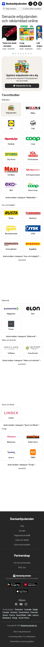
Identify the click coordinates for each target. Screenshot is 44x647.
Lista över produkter (22, 544)
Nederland (6, 618)
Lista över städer (22, 540)
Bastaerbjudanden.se (29, 625)
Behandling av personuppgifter (22, 641)
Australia (27, 609)
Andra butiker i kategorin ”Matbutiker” (21, 197)
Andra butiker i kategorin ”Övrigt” (21, 465)
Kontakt (22, 530)
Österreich (19, 609)
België (35, 609)
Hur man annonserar (22, 563)
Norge (14, 618)
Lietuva (35, 615)
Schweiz (13, 612)
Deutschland (24, 612)
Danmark (34, 612)
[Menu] (40, 4)
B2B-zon (22, 567)
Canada (5, 612)
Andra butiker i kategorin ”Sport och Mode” (21, 425)
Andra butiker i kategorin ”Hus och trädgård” (21, 256)
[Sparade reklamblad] (30, 4)
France (12, 615)
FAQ (22, 526)
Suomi (5, 615)
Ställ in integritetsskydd (21, 632)
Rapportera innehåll (22, 535)
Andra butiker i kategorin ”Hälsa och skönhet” (20, 360)
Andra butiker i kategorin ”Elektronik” (21, 336)
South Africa (24, 618)
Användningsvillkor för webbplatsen (22, 636)
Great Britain (21, 615)
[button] (35, 4)
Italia (29, 615)
